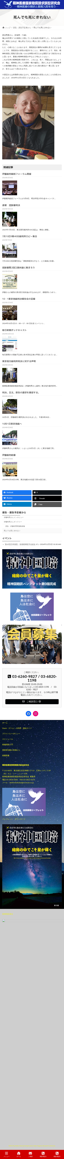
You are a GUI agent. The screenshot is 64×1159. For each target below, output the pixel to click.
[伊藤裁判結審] (9, 475)
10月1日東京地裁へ (12, 423)
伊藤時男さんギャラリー (13, 522)
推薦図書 (5, 755)
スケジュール (7, 739)
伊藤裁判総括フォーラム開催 (16, 173)
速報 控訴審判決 (11, 205)
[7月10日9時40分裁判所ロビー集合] (9, 257)
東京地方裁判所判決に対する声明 (19, 361)
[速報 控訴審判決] (9, 225)
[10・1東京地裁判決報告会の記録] (9, 319)
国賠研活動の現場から (11, 750)
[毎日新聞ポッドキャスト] (9, 350)
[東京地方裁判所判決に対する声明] (9, 382)
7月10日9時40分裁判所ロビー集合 (19, 236)
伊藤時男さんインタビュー (14, 517)
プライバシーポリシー (11, 734)
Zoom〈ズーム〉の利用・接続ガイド (17, 728)
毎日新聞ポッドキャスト (14, 330)
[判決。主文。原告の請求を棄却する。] (9, 413)
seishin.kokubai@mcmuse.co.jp (21, 783)
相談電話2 (57, 1156)
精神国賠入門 (7, 744)
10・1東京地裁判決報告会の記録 (18, 298)
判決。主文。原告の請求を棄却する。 (21, 392)
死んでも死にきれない (12, 530)
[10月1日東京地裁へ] (9, 444)
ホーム (5, 723)
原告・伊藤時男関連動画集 (15, 526)
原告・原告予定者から (14, 512)
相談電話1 (43, 1156)
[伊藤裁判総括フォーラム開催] (9, 194)
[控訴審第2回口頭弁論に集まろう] (9, 288)
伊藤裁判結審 (9, 455)
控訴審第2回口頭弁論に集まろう (18, 267)
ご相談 (30, 1156)
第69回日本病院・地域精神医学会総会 (20, 544)
